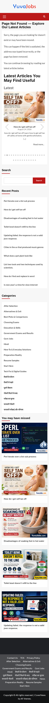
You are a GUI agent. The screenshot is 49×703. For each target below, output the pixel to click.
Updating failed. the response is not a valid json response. (23, 237)
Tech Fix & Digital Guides (15, 371)
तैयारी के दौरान (9, 377)
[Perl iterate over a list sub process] (24, 438)
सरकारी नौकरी (9, 404)
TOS (22, 658)
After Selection (11, 306)
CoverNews (40, 695)
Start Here (8, 366)
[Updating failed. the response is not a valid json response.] (24, 606)
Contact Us (12, 658)
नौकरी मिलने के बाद (11, 393)
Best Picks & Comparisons (16, 317)
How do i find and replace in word (19, 276)
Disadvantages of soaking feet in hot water (23, 218)
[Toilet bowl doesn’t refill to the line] (24, 564)
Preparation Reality (13, 355)
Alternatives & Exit (12, 311)
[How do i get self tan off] (24, 480)
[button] (4, 16)
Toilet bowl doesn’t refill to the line (20, 226)
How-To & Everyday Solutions (17, 349)
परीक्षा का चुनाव (9, 398)
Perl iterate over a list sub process (19, 201)
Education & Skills (12, 327)
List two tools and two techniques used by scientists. (23, 266)
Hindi (6, 344)
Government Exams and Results (18, 333)
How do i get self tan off (24, 127)
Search (6, 170)
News (42, 678)
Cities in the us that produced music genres (24, 247)
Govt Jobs (8, 338)
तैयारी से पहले (8, 382)
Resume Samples (11, 360)
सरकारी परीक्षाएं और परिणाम (13, 409)
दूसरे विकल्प (8, 387)
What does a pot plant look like (18, 256)
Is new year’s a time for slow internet (21, 285)
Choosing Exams (11, 322)
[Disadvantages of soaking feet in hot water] (24, 522)
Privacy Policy (33, 658)
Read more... (38, 144)
